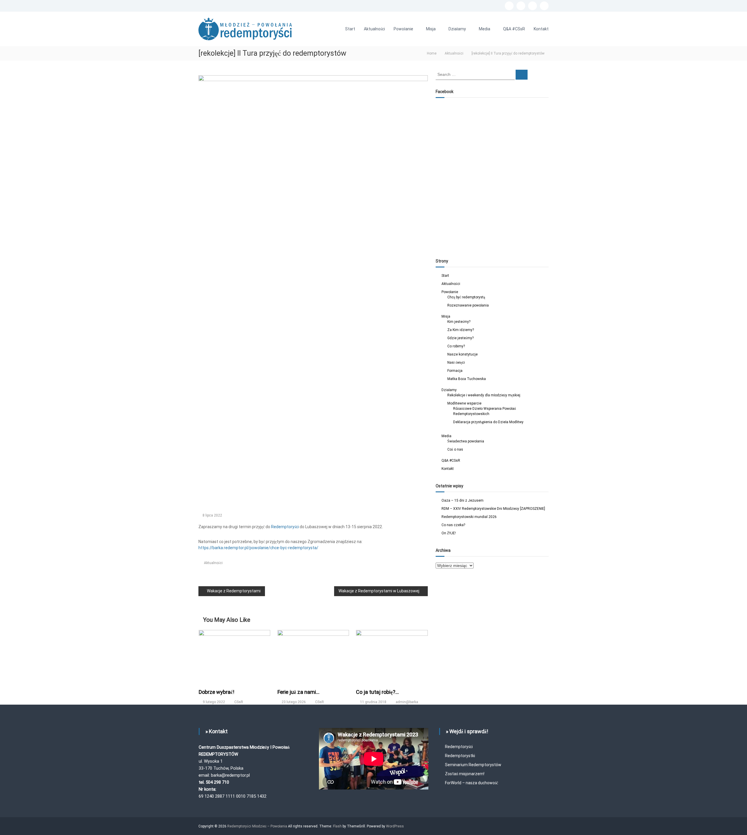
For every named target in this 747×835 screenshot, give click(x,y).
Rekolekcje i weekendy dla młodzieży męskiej (483, 395)
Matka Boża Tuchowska (466, 379)
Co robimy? (456, 346)
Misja (431, 29)
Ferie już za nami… (298, 692)
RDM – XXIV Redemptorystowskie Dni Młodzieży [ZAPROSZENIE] (493, 509)
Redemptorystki (460, 755)
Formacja (454, 371)
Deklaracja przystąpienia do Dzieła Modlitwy (488, 422)
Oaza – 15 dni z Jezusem (462, 500)
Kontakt (541, 29)
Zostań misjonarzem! (464, 773)
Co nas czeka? (453, 525)
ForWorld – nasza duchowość (471, 782)
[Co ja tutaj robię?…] (392, 655)
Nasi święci (456, 362)
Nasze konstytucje (462, 354)
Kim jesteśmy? (458, 322)
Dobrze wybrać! (216, 692)
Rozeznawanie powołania (468, 305)
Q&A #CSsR (514, 29)
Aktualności (374, 29)
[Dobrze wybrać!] (234, 655)
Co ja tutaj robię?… (377, 692)
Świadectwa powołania (465, 441)
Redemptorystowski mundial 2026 (469, 517)
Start (350, 29)
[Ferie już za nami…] (313, 655)
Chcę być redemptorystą (466, 297)
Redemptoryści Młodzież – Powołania (257, 826)
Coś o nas (455, 449)
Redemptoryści (459, 746)
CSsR (238, 702)
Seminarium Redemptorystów (473, 764)
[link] (285, 526)
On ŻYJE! (448, 533)
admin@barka (407, 702)
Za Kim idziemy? (460, 330)
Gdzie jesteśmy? (460, 338)
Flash (337, 826)
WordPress (395, 826)
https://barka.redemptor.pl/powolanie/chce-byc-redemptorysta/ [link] (258, 547)
